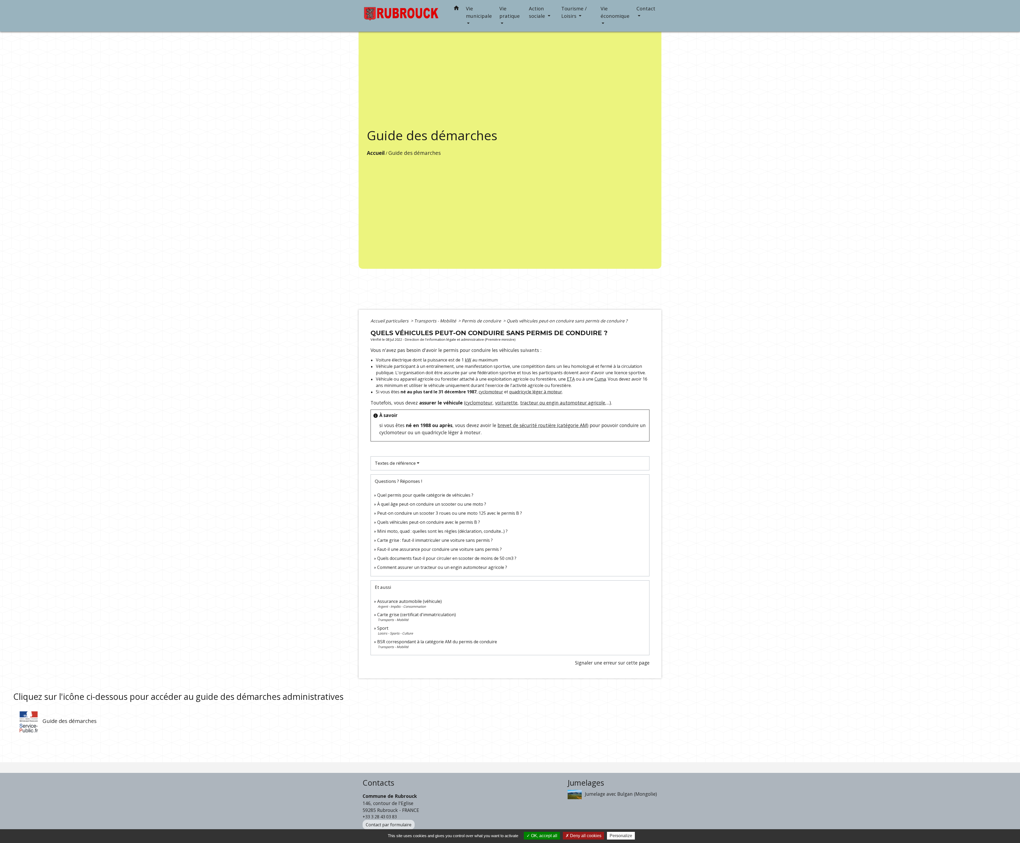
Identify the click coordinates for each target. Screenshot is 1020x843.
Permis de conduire (482, 321)
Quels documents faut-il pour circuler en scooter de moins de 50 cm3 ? (446, 558)
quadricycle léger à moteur (535, 392)
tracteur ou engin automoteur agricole (562, 402)
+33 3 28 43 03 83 (380, 817)
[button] (456, 9)
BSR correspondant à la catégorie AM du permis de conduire (437, 642)
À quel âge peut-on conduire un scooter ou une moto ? (431, 504)
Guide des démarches (414, 152)
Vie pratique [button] (509, 12)
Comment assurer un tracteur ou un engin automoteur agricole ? (442, 567)
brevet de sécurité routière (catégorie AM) (543, 425)
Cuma (600, 379)
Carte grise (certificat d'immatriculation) (416, 615)
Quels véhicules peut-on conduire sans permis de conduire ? (567, 321)
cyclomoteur (491, 392)
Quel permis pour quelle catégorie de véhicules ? (425, 495)
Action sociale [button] (537, 12)
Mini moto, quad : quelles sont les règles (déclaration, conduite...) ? (442, 531)
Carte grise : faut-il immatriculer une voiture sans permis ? (435, 540)
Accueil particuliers (390, 321)
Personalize (621, 835)
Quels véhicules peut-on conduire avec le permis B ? (428, 522)
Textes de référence (395, 463)
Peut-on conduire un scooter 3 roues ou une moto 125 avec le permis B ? (449, 513)
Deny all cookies (585, 835)
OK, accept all (543, 835)
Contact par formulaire (388, 825)
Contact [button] (645, 8)
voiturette (506, 402)
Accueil (376, 152)
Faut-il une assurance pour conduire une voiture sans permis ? (439, 549)
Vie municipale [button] (479, 12)
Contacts (378, 782)
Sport (382, 628)
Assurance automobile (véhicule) (409, 601)
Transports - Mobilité (435, 321)
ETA (571, 379)
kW (468, 360)
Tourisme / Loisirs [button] (574, 12)
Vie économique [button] (615, 12)
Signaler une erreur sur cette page (612, 662)
